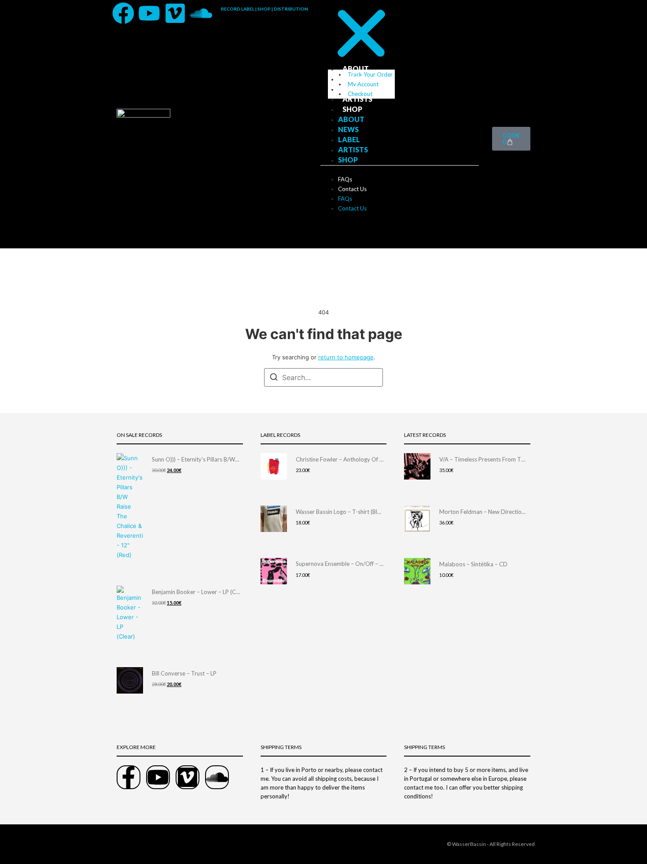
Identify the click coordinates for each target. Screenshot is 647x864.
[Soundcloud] (201, 13)
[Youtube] (149, 13)
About (355, 68)
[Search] (273, 378)
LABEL (353, 89)
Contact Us (352, 188)
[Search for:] (323, 377)
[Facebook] (123, 13)
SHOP (352, 109)
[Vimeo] (175, 13)
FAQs (345, 179)
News (352, 78)
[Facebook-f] (128, 777)
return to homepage (346, 357)
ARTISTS (357, 99)
